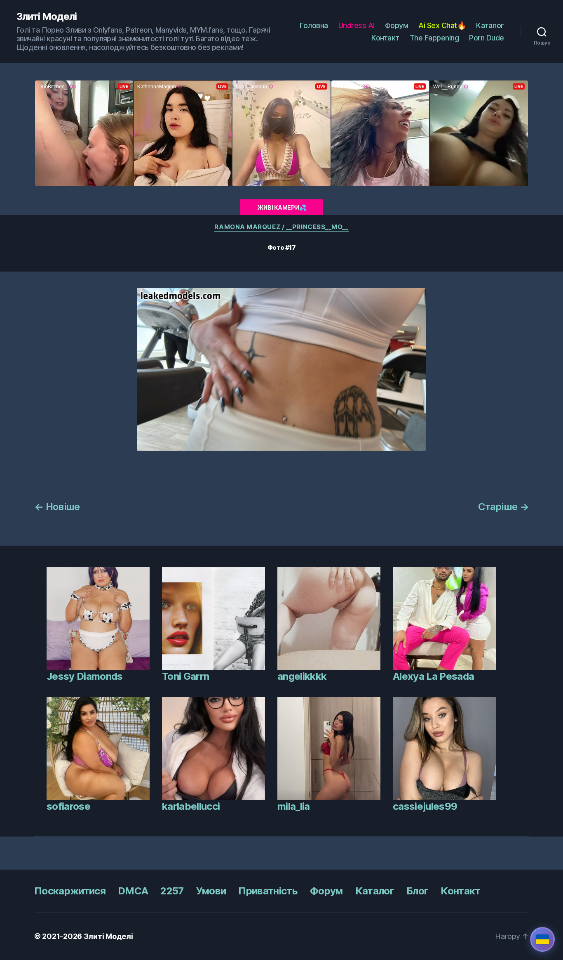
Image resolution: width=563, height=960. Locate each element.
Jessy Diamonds (85, 676)
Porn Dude (486, 37)
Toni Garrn (185, 676)
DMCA (133, 891)
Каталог (490, 25)
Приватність (268, 891)
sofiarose (68, 806)
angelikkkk (301, 676)
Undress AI (356, 25)
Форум (396, 25)
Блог (417, 891)
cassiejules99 (425, 806)
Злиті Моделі (46, 16)
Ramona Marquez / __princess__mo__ (281, 227)
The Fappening (434, 37)
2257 (171, 891)
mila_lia (293, 806)
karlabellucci (191, 806)
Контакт (385, 37)
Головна (314, 25)
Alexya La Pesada (433, 676)
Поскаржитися (70, 891)
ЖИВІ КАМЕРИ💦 (281, 207)
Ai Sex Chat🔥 (442, 25)
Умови (211, 891)
